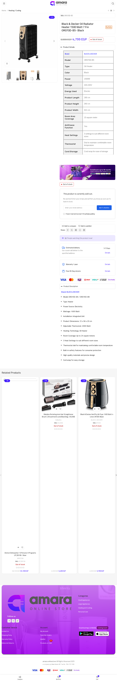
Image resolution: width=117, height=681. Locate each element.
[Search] (112, 3)
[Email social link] (76, 230)
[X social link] (71, 230)
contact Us (5, 631)
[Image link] (39, 603)
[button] (5, 41)
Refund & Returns (8, 643)
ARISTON (20, 558)
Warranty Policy (7, 639)
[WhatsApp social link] (80, 230)
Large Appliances (84, 603)
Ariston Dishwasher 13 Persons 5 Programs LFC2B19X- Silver (20, 554)
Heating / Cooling (15, 10)
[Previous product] (108, 10)
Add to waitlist (104, 207)
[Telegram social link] (84, 230)
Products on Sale (46, 643)
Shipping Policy (7, 635)
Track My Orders (46, 635)
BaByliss (58, 419)
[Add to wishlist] (22, 547)
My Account (44, 631)
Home (4, 10)
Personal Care (83, 611)
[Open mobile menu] (4, 3)
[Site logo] (58, 3)
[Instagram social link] (13, 621)
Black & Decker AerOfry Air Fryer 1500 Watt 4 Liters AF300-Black (96, 415)
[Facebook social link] (67, 230)
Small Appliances (84, 600)
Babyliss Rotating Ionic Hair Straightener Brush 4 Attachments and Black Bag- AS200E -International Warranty (58, 417)
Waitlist (42, 639)
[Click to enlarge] (7, 63)
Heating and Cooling (85, 607)
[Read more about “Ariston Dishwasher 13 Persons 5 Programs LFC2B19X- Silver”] (18, 547)
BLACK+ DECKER (96, 419)
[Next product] (114, 10)
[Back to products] (111, 10)
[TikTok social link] (17, 621)
